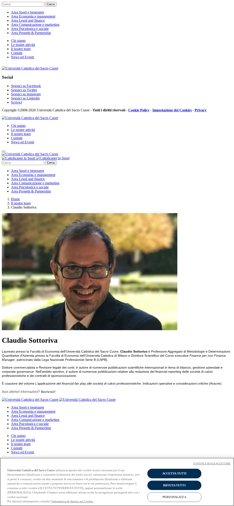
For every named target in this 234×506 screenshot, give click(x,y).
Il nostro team (21, 49)
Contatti (16, 53)
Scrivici (47, 392)
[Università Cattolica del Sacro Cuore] (30, 68)
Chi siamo (18, 41)
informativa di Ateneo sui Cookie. (73, 501)
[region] (117, 482)
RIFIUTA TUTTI (174, 485)
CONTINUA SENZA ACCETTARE (212, 463)
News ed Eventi (22, 57)
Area (27, 12)
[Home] (35, 158)
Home (15, 199)
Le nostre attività (23, 45)
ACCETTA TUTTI (174, 473)
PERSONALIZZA (174, 497)
